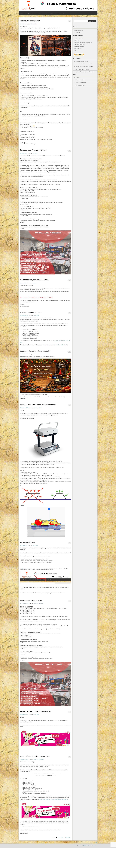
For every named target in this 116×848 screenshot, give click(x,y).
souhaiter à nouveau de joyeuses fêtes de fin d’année (55, 344)
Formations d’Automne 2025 (31, 601)
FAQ (63, 13)
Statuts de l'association (79, 44)
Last (69, 837)
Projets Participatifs (27, 542)
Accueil (22, 13)
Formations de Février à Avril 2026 (33, 150)
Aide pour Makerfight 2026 (30, 21)
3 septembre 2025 (24, 759)
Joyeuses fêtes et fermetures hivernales (35, 351)
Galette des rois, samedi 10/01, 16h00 (34, 280)
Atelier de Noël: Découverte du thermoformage (38, 405)
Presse (75, 50)
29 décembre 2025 (24, 315)
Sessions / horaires (78, 30)
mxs (95, 845)
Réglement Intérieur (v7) (79, 46)
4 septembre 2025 (24, 714)
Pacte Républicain (78, 48)
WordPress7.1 (86, 845)
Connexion (78, 77)
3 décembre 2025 (24, 407)
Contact (58, 13)
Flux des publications (80, 80)
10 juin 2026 (23, 23)
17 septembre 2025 (24, 603)
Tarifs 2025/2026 (77, 40)
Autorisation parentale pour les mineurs (83, 42)
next (66, 837)
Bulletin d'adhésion (78, 38)
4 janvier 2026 (23, 282)
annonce (35, 407)
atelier (40, 407)
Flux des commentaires (81, 82)
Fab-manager (38, 13)
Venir (32, 13)
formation (41, 603)
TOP (96, 842)
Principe (28, 13)
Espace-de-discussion (49, 13)
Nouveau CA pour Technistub (31, 312)
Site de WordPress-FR (81, 85)
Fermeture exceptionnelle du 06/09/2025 (35, 711)
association (41, 759)
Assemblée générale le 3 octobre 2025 (34, 756)
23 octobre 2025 (23, 545)
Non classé (33, 23)
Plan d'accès (77, 32)
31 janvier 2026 (23, 153)
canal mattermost (26, 568)
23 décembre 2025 (24, 354)
